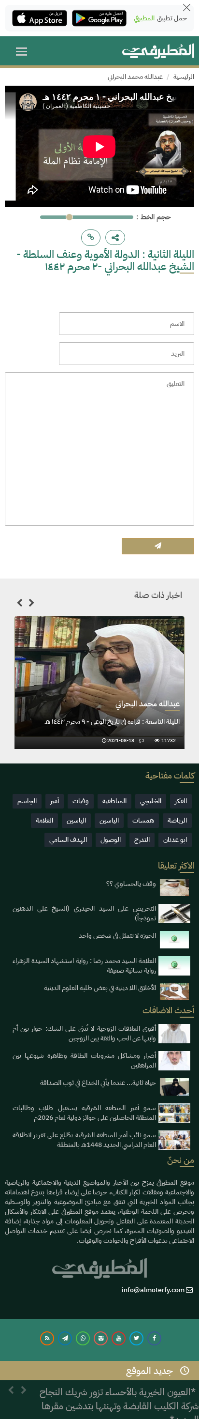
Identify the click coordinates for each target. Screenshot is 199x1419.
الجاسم (27, 801)
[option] (99, 682)
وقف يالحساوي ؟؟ (131, 884)
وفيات (80, 801)
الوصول (110, 840)
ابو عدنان (175, 840)
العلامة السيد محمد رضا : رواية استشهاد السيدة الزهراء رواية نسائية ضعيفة (84, 966)
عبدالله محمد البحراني (135, 77)
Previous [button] (19, 605)
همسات (143, 820)
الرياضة (177, 820)
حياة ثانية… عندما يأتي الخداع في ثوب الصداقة (98, 1083)
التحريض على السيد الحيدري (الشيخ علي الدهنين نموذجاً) (84, 913)
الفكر (181, 801)
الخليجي (150, 801)
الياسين (109, 820)
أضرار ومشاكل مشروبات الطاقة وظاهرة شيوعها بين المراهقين (84, 1060)
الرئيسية (183, 77)
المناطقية (114, 801)
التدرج (142, 840)
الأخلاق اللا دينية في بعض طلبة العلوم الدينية (100, 988)
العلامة (44, 820)
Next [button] (31, 605)
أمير (54, 801)
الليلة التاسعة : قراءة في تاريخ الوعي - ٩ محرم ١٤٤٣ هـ (112, 722)
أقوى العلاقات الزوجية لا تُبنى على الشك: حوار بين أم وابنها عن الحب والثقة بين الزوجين (84, 1033)
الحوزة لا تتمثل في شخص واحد (117, 936)
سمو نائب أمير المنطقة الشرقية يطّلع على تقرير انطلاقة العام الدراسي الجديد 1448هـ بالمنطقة (84, 1140)
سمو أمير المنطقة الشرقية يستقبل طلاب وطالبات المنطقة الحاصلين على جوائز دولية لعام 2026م (84, 1113)
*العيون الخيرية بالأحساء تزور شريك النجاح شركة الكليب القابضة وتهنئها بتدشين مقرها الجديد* (119, 1395)
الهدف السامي (68, 840)
